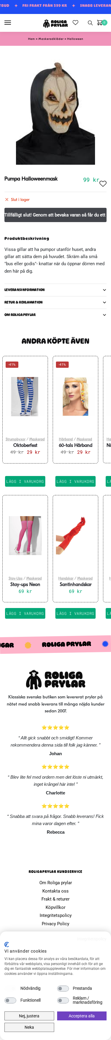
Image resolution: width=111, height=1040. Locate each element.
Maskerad (37, 439)
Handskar (65, 578)
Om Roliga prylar (55, 882)
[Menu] (13, 22)
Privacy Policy (55, 923)
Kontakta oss (55, 891)
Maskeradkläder (51, 39)
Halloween (75, 39)
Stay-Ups (15, 578)
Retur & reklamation (23, 302)
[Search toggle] (90, 23)
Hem (31, 39)
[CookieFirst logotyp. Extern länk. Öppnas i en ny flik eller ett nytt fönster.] (6, 944)
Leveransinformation (24, 290)
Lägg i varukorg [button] (25, 481)
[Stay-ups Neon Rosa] (25, 535)
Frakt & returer (55, 899)
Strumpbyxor (15, 439)
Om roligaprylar (20, 314)
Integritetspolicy (56, 915)
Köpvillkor (55, 907)
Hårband (66, 439)
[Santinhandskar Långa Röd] (75, 535)
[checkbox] (10, 989)
